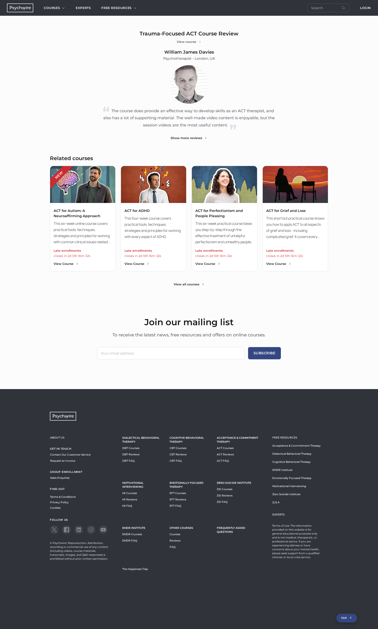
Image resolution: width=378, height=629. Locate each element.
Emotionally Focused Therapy (186, 484)
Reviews (175, 540)
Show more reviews (186, 138)
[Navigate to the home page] (20, 7)
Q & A (276, 502)
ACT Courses (225, 448)
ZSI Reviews (225, 495)
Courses (52, 8)
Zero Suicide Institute (286, 494)
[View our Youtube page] (103, 529)
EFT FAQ (175, 505)
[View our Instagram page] (91, 529)
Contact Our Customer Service (70, 454)
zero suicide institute (234, 482)
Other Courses (181, 527)
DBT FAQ (128, 460)
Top (344, 618)
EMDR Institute (133, 527)
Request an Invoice (62, 460)
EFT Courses (178, 493)
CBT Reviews (178, 454)
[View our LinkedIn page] (78, 529)
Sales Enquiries (60, 477)
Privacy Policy (59, 502)
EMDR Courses (132, 534)
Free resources (116, 8)
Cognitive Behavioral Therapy (187, 439)
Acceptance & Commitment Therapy (237, 439)
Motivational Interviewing (133, 484)
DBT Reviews (131, 454)
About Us (57, 437)
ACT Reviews (225, 454)
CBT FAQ (176, 460)
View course (186, 42)
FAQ (172, 547)
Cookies (55, 507)
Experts (83, 8)
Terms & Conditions (63, 496)
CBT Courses (178, 448)
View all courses (186, 284)
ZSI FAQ (222, 501)
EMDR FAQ (129, 540)
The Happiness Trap (135, 569)
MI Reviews (129, 499)
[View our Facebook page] (66, 529)
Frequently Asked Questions (231, 529)
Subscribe (265, 353)
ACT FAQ (223, 460)
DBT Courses (130, 448)
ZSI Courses (224, 489)
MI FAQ (127, 505)
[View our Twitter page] (54, 529)
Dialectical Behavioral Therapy (140, 439)
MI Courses (129, 493)
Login (365, 8)
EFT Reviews (178, 499)
